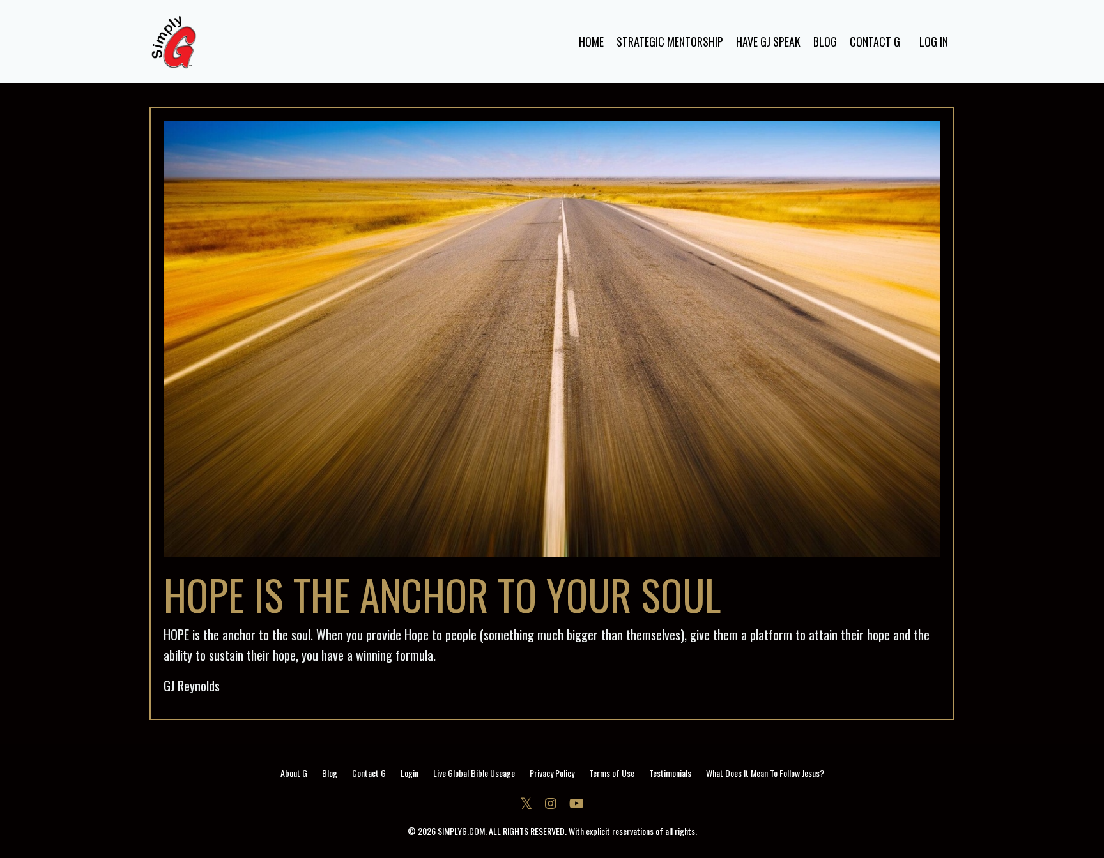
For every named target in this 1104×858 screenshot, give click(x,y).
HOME (591, 41)
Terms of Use (611, 772)
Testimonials (670, 772)
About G (293, 772)
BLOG (825, 41)
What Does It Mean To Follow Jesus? (765, 772)
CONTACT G (875, 41)
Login (409, 772)
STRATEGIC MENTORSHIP (670, 41)
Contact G (369, 772)
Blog (329, 772)
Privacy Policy (552, 772)
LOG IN (933, 41)
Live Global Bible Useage (474, 772)
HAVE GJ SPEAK (768, 41)
